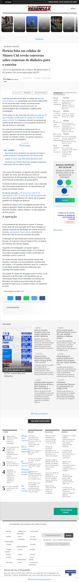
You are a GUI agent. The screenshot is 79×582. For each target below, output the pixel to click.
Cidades (8, 536)
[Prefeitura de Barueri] (39, 413)
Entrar (8, 2)
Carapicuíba (34, 531)
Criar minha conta (66, 511)
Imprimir (26, 93)
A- (14, 93)
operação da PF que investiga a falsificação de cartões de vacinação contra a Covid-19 (24, 117)
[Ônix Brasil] (58, 230)
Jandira (32, 549)
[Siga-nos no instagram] (14, 8)
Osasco (20, 554)
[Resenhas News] (39, 8)
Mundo (8, 554)
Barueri (8, 531)
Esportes (33, 544)
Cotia (19, 536)
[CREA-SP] (39, 39)
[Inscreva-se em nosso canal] (9, 8)
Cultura (32, 536)
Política (8, 557)
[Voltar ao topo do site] (76, 320)
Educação (33, 539)
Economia (21, 539)
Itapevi (20, 549)
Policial (32, 554)
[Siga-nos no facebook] (4, 8)
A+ (18, 93)
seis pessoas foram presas (20, 232)
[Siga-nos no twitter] (19, 8)
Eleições (8, 544)
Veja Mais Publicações (40, 421)
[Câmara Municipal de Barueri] (39, 579)
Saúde (20, 562)
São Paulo (9, 562)
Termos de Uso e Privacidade (57, 544)
